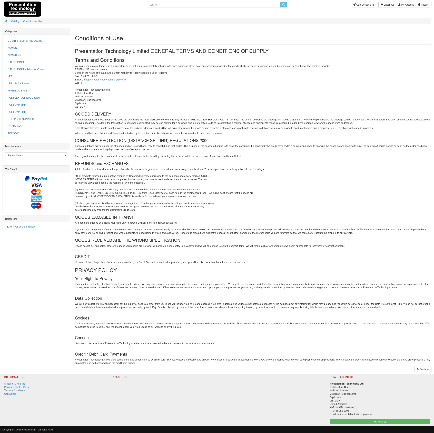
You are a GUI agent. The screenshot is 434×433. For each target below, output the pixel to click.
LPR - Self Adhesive (18, 83)
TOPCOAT (13, 133)
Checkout (388, 4)
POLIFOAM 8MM (17, 112)
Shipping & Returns (14, 383)
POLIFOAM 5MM (17, 104)
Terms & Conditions (14, 390)
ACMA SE (13, 47)
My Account (407, 4)
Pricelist (424, 4)
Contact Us (10, 393)
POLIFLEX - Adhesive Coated (24, 97)
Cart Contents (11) (366, 4)
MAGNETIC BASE (17, 90)
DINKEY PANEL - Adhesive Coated (26, 69)
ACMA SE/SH (15, 55)
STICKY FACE (15, 126)
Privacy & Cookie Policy (16, 387)
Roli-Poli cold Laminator (22, 226)
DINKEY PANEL (16, 62)
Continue (424, 369)
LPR (10, 76)
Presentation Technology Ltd (37, 429)
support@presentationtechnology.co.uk (105, 79)
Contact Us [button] (381, 421)
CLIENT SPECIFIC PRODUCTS (25, 40)
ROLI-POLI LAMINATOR (21, 119)
